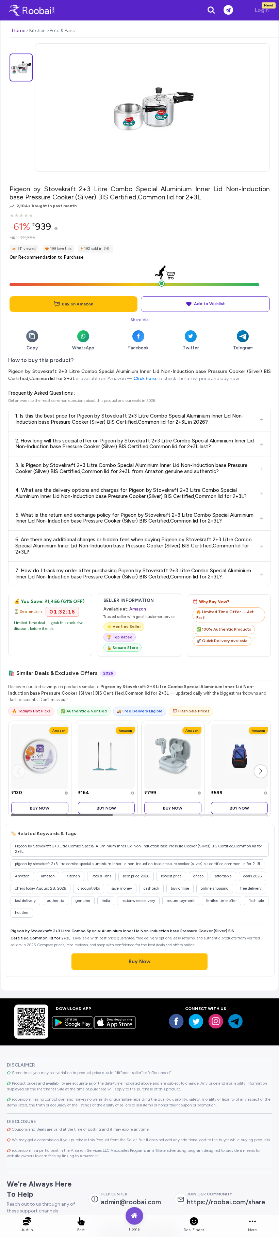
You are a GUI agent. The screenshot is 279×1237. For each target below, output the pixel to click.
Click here (144, 378)
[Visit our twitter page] (196, 1021)
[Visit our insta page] (216, 1021)
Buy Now (39, 808)
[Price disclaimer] (56, 229)
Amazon (137, 609)
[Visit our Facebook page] (176, 1021)
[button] (260, 771)
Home (18, 30)
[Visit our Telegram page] (235, 1021)
